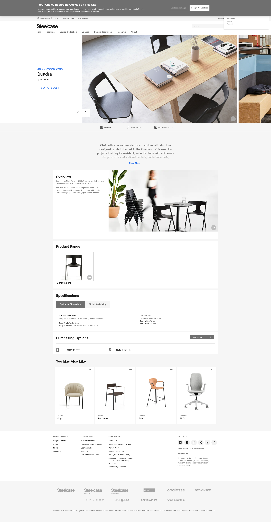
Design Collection (68, 31)
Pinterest (214, 442)
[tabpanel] (159, 79)
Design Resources (103, 31)
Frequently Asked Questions (91, 444)
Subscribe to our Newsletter (191, 448)
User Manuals (86, 448)
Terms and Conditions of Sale (120, 444)
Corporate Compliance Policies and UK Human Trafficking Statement (121, 460)
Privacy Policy (114, 448)
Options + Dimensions (70, 304)
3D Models (136, 127)
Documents (163, 127)
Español (230, 24)
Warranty (84, 451)
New (39, 31)
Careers (56, 444)
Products (50, 31)
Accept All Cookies (199, 7)
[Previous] (78, 113)
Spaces (85, 31)
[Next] (86, 113)
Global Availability (97, 304)
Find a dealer (121, 350)
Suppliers (57, 451)
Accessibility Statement (117, 466)
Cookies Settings (178, 7)
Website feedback (88, 441)
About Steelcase (60, 436)
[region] (135, 8)
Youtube (207, 442)
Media (55, 448)
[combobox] (213, 26)
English (229, 21)
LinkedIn (187, 442)
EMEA (45, 18)
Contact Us (197, 337)
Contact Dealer (50, 87)
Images (107, 127)
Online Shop (82, 18)
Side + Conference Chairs (50, 68)
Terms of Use (114, 441)
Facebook (194, 442)
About (134, 31)
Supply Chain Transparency (119, 455)
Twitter (201, 442)
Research (121, 31)
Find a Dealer (68, 18)
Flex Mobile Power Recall (90, 455)
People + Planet (59, 441)
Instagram (180, 442)
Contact (56, 18)
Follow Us (182, 436)
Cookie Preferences (116, 451)
